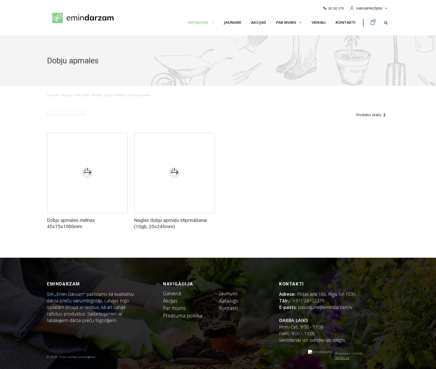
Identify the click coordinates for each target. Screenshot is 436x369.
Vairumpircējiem (369, 8)
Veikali (319, 22)
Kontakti (346, 22)
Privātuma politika (182, 315)
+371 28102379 (308, 301)
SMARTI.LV (342, 358)
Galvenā (52, 95)
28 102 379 (336, 8)
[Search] (386, 22)
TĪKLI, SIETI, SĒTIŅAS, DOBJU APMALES (101, 95)
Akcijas (258, 22)
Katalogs (198, 22)
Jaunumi (232, 22)
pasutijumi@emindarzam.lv (326, 307)
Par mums (286, 22)
